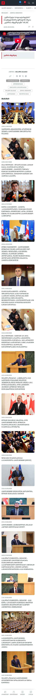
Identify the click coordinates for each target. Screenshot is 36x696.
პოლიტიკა (25, 80)
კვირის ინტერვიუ (16, 13)
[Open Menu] (33, 2)
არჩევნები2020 (18, 84)
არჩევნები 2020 (13, 80)
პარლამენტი (11, 94)
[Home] (3, 3)
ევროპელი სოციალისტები (18, 87)
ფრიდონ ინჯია (24, 94)
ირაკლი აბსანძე (10, 90)
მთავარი (4, 13)
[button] (7, 8)
